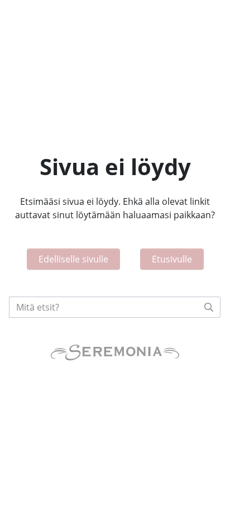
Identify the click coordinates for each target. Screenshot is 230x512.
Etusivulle (172, 259)
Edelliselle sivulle (73, 259)
